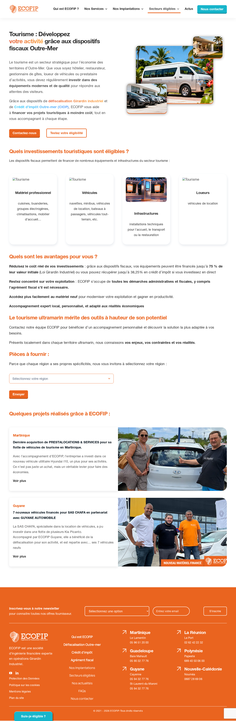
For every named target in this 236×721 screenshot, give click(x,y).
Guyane (137, 669)
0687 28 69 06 (193, 679)
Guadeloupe (141, 650)
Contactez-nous (24, 133)
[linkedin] (17, 673)
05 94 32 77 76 (139, 679)
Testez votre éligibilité (66, 133)
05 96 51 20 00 (139, 642)
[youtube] (10, 673)
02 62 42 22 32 (193, 642)
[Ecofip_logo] (24, 6)
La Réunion (195, 632)
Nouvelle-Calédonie (203, 669)
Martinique (140, 632)
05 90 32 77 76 (139, 661)
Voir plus (19, 481)
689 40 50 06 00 (194, 661)
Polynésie (193, 650)
